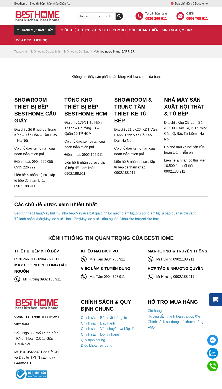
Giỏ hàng (155, 311)
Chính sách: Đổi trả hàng (100, 334)
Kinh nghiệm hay (177, 30)
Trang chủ (20, 51)
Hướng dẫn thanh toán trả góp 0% (174, 316)
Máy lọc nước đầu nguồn (99, 219)
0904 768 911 (197, 18)
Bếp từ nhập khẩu (28, 213)
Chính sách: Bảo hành (98, 323)
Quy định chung (93, 340)
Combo (119, 30)
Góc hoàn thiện (143, 30)
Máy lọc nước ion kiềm (61, 219)
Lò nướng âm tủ (120, 213)
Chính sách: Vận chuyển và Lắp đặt (108, 329)
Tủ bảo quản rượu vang (178, 213)
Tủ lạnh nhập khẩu (28, 219)
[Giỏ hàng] (215, 299)
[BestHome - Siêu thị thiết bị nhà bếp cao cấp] (42, 16)
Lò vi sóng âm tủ (146, 213)
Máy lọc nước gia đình (45, 51)
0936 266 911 (156, 18)
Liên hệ (40, 40)
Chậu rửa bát (129, 219)
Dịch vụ (89, 30)
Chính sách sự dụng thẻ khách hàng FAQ (175, 324)
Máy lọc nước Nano (76, 51)
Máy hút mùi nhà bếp (59, 213)
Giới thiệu (70, 30)
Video (104, 30)
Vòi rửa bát (149, 219)
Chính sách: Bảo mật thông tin (104, 318)
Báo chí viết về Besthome (191, 3)
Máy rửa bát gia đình (91, 213)
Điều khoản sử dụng (96, 345)
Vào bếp (23, 40)
